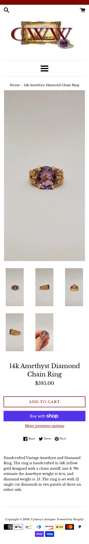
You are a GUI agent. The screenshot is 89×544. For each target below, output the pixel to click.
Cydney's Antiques (43, 519)
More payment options (44, 426)
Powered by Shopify (70, 519)
